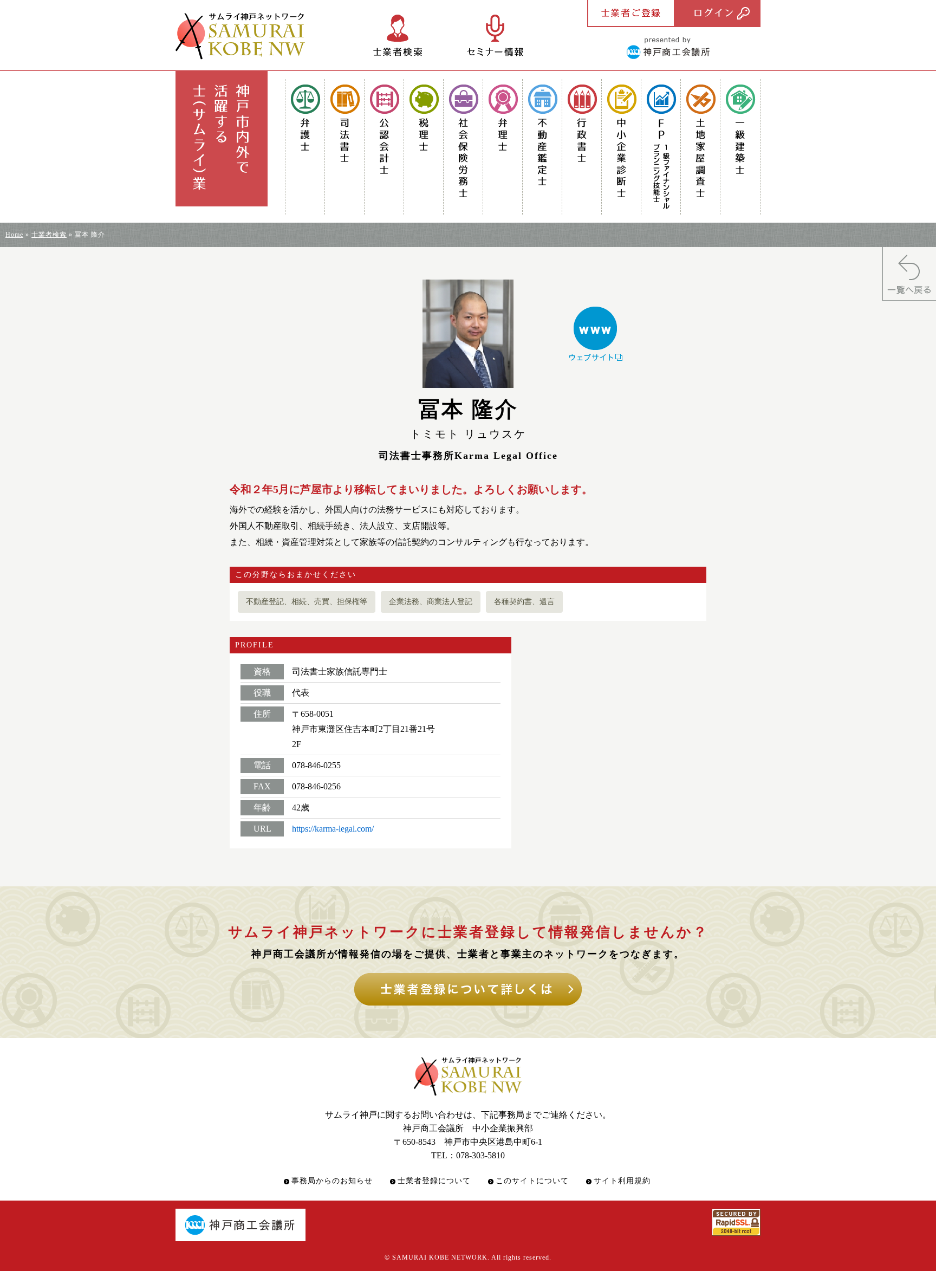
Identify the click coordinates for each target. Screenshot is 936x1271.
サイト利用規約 (622, 1181)
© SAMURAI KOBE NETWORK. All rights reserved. (468, 1257)
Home (14, 234)
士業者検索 (49, 234)
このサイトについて (532, 1181)
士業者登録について (434, 1181)
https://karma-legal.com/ (333, 828)
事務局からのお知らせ (332, 1181)
